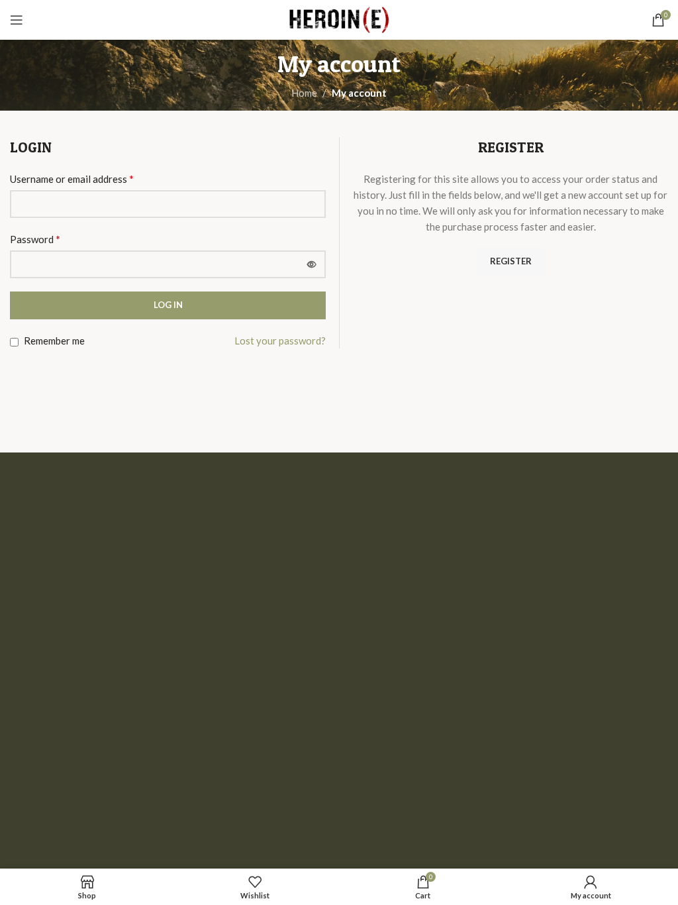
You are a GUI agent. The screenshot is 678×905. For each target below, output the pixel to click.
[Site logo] (339, 19)
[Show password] (312, 264)
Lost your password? (280, 340)
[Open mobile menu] (16, 20)
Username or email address (72, 178)
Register (511, 261)
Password (35, 239)
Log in (168, 304)
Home (304, 93)
